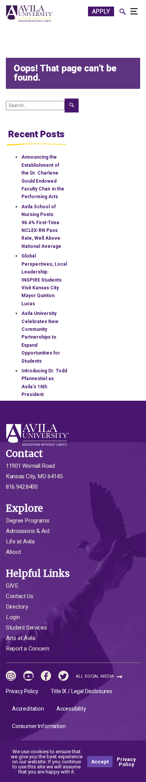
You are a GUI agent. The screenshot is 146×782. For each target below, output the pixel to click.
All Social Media (95, 676)
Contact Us (19, 596)
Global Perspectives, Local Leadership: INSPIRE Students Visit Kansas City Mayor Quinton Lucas (44, 280)
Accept (100, 761)
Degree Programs (27, 520)
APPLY (101, 11)
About (13, 552)
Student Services (26, 627)
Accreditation (28, 709)
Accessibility (71, 709)
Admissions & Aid (27, 531)
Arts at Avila (20, 638)
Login (12, 617)
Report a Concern (27, 648)
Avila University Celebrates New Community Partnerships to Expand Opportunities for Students (40, 337)
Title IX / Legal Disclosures (81, 691)
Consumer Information (39, 726)
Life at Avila (20, 541)
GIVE (12, 585)
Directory (17, 606)
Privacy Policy (22, 691)
